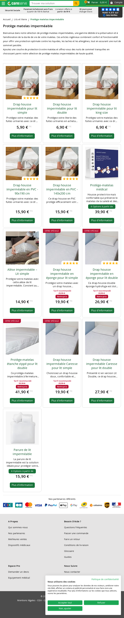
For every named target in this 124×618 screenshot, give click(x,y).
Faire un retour (72, 539)
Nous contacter (72, 571)
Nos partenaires (16, 533)
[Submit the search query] (76, 3)
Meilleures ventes (17, 539)
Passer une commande (76, 533)
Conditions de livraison (76, 545)
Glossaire (69, 550)
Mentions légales (26, 600)
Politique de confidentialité (105, 579)
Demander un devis (18, 571)
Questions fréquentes (75, 527)
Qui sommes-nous (18, 527)
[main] (62, 256)
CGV (39, 600)
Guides (68, 556)
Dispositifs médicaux (19, 545)
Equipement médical (19, 577)
